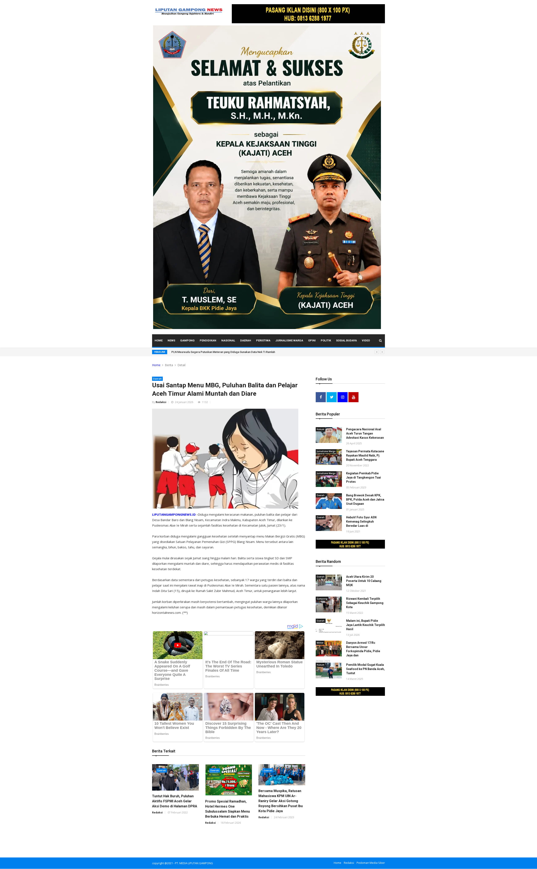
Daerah (245, 340)
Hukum (320, 429)
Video (366, 340)
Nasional (228, 340)
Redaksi (161, 402)
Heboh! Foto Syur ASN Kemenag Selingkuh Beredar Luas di (361, 521)
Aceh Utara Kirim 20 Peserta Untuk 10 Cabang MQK (363, 581)
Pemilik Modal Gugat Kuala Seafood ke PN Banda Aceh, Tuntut (365, 669)
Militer (320, 642)
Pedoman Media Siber (371, 863)
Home (159, 340)
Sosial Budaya (346, 340)
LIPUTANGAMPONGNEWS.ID (174, 514)
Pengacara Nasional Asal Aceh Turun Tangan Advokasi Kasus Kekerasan (365, 433)
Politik (326, 340)
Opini (312, 340)
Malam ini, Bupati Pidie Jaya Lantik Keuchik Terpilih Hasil (365, 625)
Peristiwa (263, 340)
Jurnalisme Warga (289, 340)
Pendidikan (208, 340)
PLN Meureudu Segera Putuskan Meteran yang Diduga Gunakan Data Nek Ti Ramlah (223, 352)
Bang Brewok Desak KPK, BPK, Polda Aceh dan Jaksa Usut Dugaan (365, 499)
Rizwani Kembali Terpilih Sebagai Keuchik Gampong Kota (364, 603)
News (171, 340)
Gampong (187, 340)
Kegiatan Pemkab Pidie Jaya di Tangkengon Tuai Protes (363, 477)
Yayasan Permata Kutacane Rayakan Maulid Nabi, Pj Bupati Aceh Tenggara (365, 455)
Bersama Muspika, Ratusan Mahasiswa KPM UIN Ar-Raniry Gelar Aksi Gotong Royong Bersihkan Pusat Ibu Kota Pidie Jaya (280, 801)
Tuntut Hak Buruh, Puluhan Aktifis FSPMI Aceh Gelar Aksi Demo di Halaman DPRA (174, 801)
